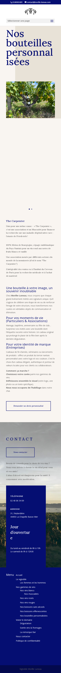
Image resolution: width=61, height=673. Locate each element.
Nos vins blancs (27, 590)
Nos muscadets (31, 594)
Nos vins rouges (27, 602)
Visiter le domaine (24, 620)
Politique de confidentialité (28, 640)
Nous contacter (20, 452)
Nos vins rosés (27, 598)
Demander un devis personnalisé (28, 406)
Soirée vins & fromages (31, 627)
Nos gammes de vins (25, 587)
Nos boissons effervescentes (33, 611)
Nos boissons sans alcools (32, 607)
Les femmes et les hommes (33, 582)
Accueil (19, 575)
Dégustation (25, 623)
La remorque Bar (28, 632)
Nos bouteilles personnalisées (34, 615)
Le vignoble (21, 579)
